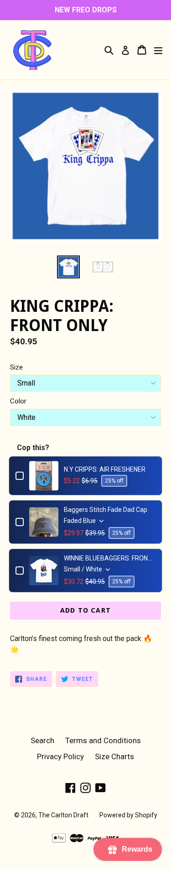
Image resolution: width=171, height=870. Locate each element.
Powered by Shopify (128, 815)
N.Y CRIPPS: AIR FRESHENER (104, 469)
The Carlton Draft (63, 815)
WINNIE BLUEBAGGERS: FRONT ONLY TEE (109, 558)
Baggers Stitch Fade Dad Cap (105, 509)
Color (18, 401)
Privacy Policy (60, 756)
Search (42, 740)
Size (16, 367)
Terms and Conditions (103, 740)
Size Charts (114, 756)
